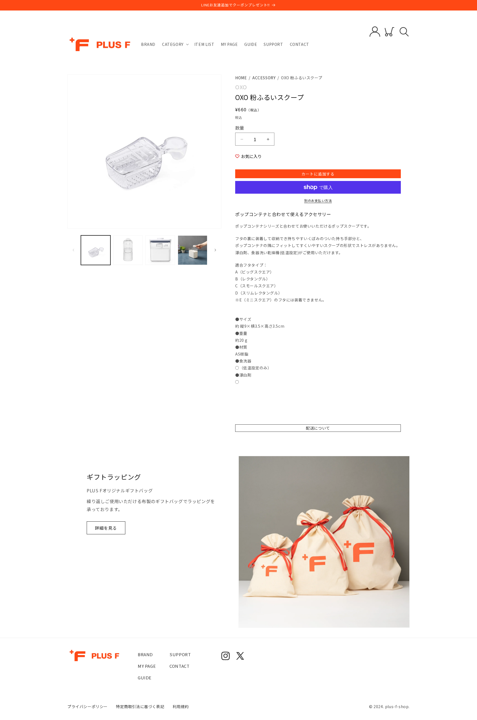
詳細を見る (106, 528)
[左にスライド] (73, 250)
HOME (241, 77)
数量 (239, 127)
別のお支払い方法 (318, 200)
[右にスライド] (215, 250)
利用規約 (181, 706)
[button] (175, 44)
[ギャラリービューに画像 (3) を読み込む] (160, 250)
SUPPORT (180, 654)
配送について (318, 428)
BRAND (145, 654)
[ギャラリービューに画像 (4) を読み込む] (192, 250)
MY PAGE (147, 666)
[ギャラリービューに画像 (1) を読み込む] (95, 250)
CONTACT (179, 666)
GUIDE (145, 677)
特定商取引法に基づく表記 (140, 706)
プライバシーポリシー (87, 706)
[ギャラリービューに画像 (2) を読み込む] (128, 250)
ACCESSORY (263, 77)
